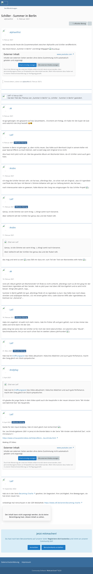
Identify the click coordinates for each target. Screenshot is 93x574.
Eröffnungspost (18, 356)
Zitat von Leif (13, 242)
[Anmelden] (83, 3)
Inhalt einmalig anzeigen (27, 65)
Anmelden (34, 547)
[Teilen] (89, 24)
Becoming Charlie (26, 493)
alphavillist (8, 19)
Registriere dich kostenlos (59, 539)
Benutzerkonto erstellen (53, 547)
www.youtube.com (64, 54)
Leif (9, 95)
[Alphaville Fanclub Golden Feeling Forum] (4, 3)
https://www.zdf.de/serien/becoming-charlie (62, 503)
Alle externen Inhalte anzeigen (48, 65)
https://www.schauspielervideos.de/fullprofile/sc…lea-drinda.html (29, 438)
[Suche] (77, 3)
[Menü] (89, 3)
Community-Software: (46, 571)
